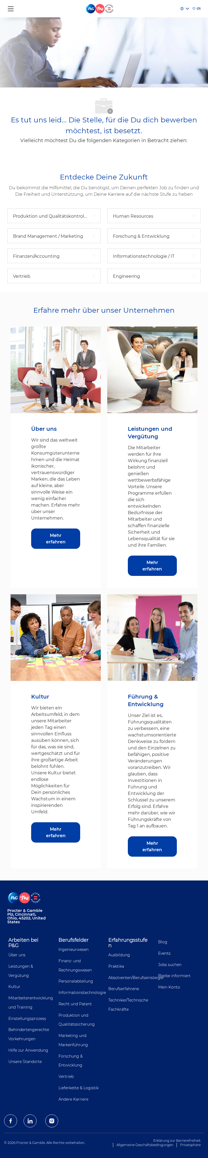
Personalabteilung (75, 981)
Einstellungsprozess (27, 1018)
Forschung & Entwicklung (70, 1061)
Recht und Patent (75, 1004)
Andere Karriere (73, 1099)
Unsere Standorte (25, 1061)
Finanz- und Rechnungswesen (75, 965)
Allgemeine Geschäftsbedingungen (144, 1145)
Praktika (116, 966)
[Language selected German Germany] (184, 8)
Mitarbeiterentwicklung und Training (30, 1003)
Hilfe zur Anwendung (28, 1050)
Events (164, 953)
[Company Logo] (100, 8)
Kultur (14, 986)
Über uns (16, 955)
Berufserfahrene (123, 988)
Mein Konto (169, 987)
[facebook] (10, 1120)
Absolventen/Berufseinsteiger (136, 977)
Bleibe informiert (174, 975)
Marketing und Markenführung (73, 1040)
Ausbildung (119, 955)
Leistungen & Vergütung (20, 971)
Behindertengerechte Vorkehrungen (28, 1034)
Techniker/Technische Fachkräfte (128, 1005)
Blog (162, 942)
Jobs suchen (169, 964)
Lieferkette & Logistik (78, 1087)
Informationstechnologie (82, 992)
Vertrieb (66, 1076)
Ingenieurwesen (73, 949)
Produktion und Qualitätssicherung (76, 1020)
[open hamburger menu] (10, 7)
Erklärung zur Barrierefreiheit (177, 1141)
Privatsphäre (190, 1145)
